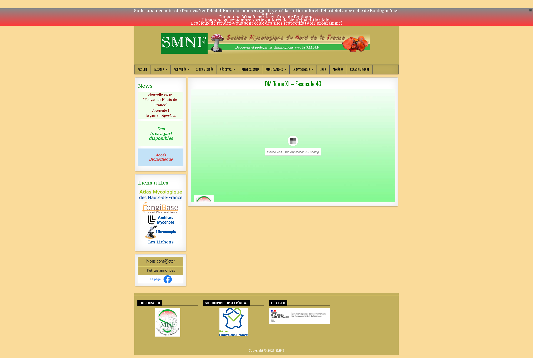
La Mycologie (301, 69)
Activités (180, 69)
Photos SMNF (250, 69)
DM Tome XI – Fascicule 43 (293, 83)
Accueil (142, 69)
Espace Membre (359, 69)
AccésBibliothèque (161, 157)
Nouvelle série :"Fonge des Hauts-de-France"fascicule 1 (160, 105)
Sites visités (204, 69)
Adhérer (338, 69)
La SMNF (159, 69)
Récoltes (226, 69)
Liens (323, 69)
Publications (274, 69)
